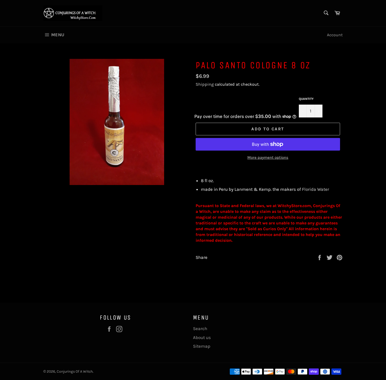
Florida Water (315, 189)
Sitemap (201, 346)
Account (335, 34)
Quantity (306, 99)
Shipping (205, 84)
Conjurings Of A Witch (75, 371)
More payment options (267, 157)
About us (202, 337)
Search (200, 328)
